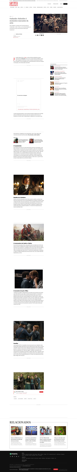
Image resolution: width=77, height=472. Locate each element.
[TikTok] (18, 456)
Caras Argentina (28, 458)
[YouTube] (16, 456)
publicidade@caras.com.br (26, 465)
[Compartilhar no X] (39, 35)
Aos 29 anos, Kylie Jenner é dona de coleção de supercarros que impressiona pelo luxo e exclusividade (61, 68)
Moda (19, 7)
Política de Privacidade (14, 469)
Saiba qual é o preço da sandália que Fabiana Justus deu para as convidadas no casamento (60, 89)
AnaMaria (23, 454)
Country (54, 7)
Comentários (16, 37)
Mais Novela (58, 454)
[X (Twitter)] (14, 456)
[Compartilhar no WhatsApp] (36, 35)
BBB (16, 7)
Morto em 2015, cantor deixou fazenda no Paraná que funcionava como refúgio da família (47, 0)
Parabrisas (43, 458)
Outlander (20, 398)
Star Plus (30, 398)
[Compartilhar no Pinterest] (43, 35)
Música (22, 7)
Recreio (30, 455)
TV (24, 7)
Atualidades (12, 7)
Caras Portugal (60, 7)
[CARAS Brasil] (14, 4)
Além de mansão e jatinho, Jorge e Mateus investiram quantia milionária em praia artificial (60, 73)
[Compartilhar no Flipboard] (41, 35)
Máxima (23, 455)
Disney (15, 398)
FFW (48, 454)
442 (55, 458)
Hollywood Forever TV (52, 454)
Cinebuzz (41, 454)
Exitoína (32, 458)
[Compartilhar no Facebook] (37, 35)
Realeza (27, 7)
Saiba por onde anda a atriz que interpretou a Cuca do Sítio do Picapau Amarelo (59, 439)
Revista (45, 7)
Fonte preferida (24, 393)
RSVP (48, 7)
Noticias (40, 458)
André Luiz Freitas (19, 34)
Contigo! (45, 454)
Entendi (55, 469)
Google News (20, 393)
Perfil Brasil (27, 455)
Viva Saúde (40, 455)
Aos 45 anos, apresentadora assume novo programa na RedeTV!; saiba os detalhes (30, 439)
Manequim (62, 454)
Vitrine (51, 7)
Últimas (30, 7)
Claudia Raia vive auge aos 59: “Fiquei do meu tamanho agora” (61, 83)
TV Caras (34, 7)
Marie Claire (36, 458)
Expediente (23, 461)
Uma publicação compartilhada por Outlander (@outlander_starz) (29, 109)
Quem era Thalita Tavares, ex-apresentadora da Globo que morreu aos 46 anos (17, 439)
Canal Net (23, 458)
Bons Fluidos (35, 454)
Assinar (65, 3)
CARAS (38, 454)
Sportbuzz (33, 455)
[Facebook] (12, 456)
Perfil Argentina (48, 458)
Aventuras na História (28, 454)
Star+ (35, 398)
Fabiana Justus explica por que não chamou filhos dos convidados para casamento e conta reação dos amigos (60, 94)
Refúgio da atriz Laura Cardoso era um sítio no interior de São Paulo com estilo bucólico (24, 0)
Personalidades (40, 7)
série (25, 398)
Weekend (52, 458)
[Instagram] (10, 456)
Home (10, 16)
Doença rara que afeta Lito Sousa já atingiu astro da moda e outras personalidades (60, 78)
